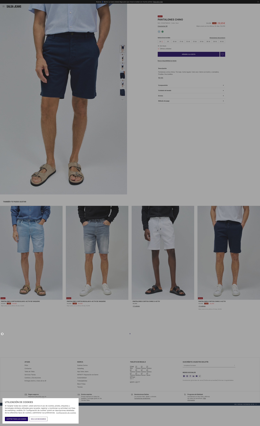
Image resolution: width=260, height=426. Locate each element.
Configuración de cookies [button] (66, 413)
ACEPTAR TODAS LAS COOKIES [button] (16, 419)
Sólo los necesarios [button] (38, 419)
